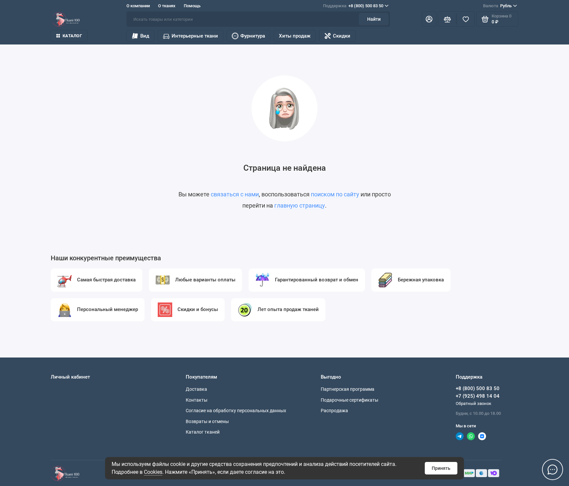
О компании (138, 5)
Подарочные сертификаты (349, 400)
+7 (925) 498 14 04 (478, 396)
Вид (144, 36)
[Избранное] (465, 19)
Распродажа (334, 410)
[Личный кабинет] (429, 19)
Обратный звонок (473, 403)
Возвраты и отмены (207, 421)
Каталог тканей (203, 432)
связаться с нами (235, 194)
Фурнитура (252, 36)
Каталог (72, 35)
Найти (374, 19)
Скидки (341, 36)
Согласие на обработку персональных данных (236, 410)
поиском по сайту (335, 194)
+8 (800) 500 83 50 (353, 5)
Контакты (196, 400)
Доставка (196, 389)
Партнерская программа (347, 389)
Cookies (153, 472)
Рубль (497, 5)
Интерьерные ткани (195, 36)
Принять (441, 468)
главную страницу (299, 205)
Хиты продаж (295, 36)
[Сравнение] (447, 19)
